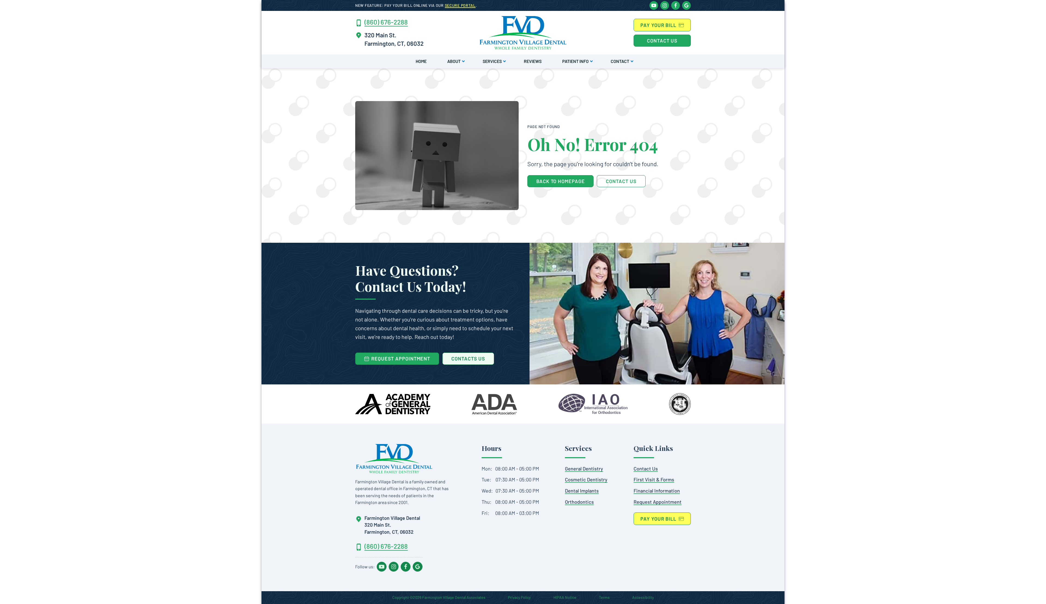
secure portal (460, 5)
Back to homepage (560, 181)
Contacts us (468, 359)
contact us (621, 181)
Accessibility (643, 597)
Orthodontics (579, 502)
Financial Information (657, 491)
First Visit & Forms (654, 479)
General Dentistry (584, 469)
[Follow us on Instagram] (664, 5)
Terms (604, 597)
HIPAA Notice (565, 597)
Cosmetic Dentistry (586, 479)
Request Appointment (658, 502)
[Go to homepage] (394, 458)
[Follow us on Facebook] (675, 5)
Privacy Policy (519, 597)
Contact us (662, 41)
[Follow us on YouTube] (653, 5)
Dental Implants (582, 491)
